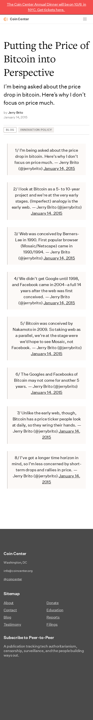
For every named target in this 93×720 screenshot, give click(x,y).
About (9, 603)
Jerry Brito (15, 113)
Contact (10, 610)
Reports (53, 617)
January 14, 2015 (59, 168)
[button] (84, 19)
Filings (52, 624)
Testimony (12, 624)
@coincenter (13, 579)
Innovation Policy (36, 130)
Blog (10, 130)
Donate (52, 603)
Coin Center (19, 19)
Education (54, 610)
